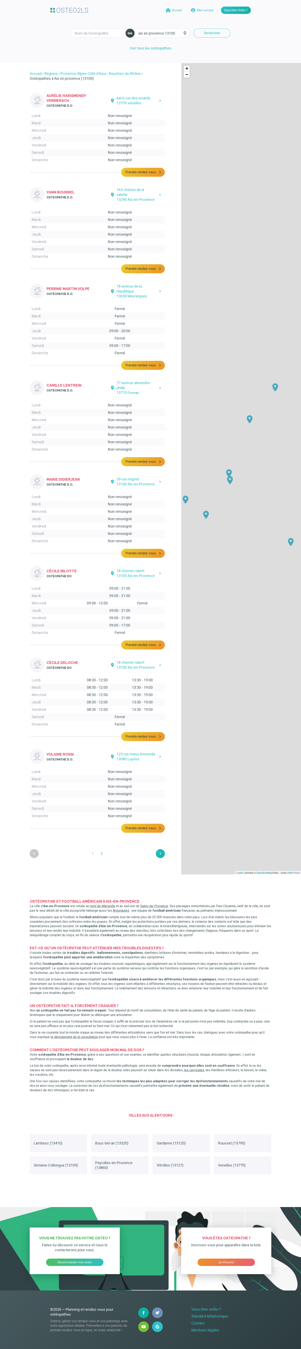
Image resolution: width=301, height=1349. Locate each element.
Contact (197, 1323)
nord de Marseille (102, 906)
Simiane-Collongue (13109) (56, 1165)
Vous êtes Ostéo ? (236, 10)
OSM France (293, 872)
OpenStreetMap (264, 872)
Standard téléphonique (209, 1316)
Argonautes (121, 910)
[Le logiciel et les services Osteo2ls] (69, 10)
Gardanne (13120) (171, 1143)
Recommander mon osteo (75, 1262)
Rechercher (212, 33)
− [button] (187, 74)
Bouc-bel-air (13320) (111, 1143)
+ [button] (187, 68)
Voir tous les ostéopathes (150, 48)
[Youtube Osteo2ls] (143, 1326)
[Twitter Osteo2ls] (157, 1312)
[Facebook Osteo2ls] (143, 1312)
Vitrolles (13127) (170, 1165)
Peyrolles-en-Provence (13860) (113, 1165)
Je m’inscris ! (226, 1262)
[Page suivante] (160, 853)
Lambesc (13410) (48, 1143)
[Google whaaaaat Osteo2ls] (157, 1326)
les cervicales (194, 1070)
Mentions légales (205, 1330)
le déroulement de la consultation (74, 1037)
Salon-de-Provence (154, 906)
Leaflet (239, 872)
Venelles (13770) (232, 1165)
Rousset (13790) (231, 1143)
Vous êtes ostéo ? (206, 1309)
